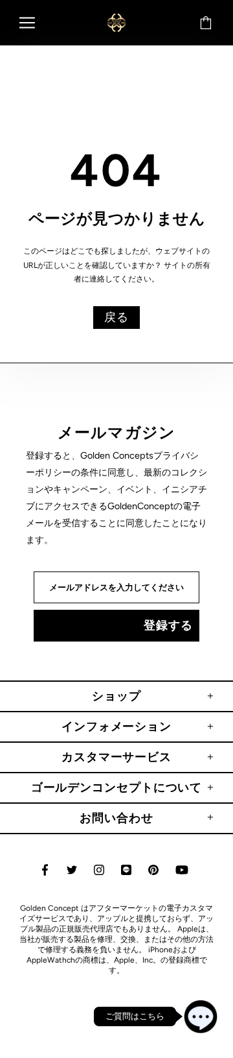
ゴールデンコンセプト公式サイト (116, 22)
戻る (116, 317)
